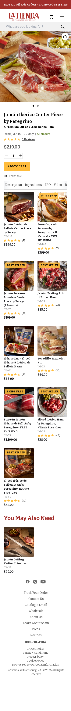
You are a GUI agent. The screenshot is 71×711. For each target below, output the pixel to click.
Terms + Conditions (35, 652)
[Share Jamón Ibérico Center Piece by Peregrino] (65, 36)
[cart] (51, 16)
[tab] (13, 185)
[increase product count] (20, 156)
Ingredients (33, 185)
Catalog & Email (36, 605)
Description (13, 185)
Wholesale (36, 611)
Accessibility (35, 656)
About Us (36, 617)
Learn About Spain (36, 623)
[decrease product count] (6, 156)
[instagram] (35, 581)
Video (58, 185)
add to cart (17, 166)
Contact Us (36, 599)
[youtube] (43, 582)
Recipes (36, 635)
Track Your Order (36, 593)
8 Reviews (28, 139)
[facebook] (27, 581)
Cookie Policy (35, 660)
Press (36, 629)
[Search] (63, 27)
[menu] (62, 16)
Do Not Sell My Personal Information (35, 664)
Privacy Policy (35, 648)
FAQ (48, 185)
